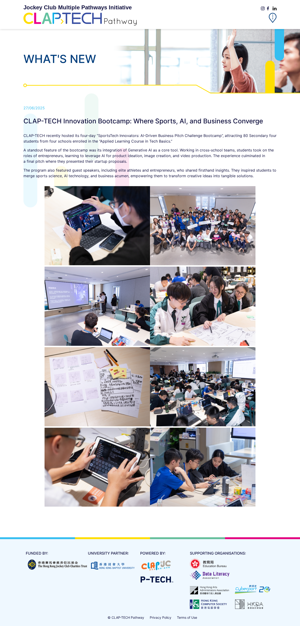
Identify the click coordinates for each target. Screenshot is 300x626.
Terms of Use (187, 617)
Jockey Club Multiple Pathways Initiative (77, 7)
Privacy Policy (160, 617)
